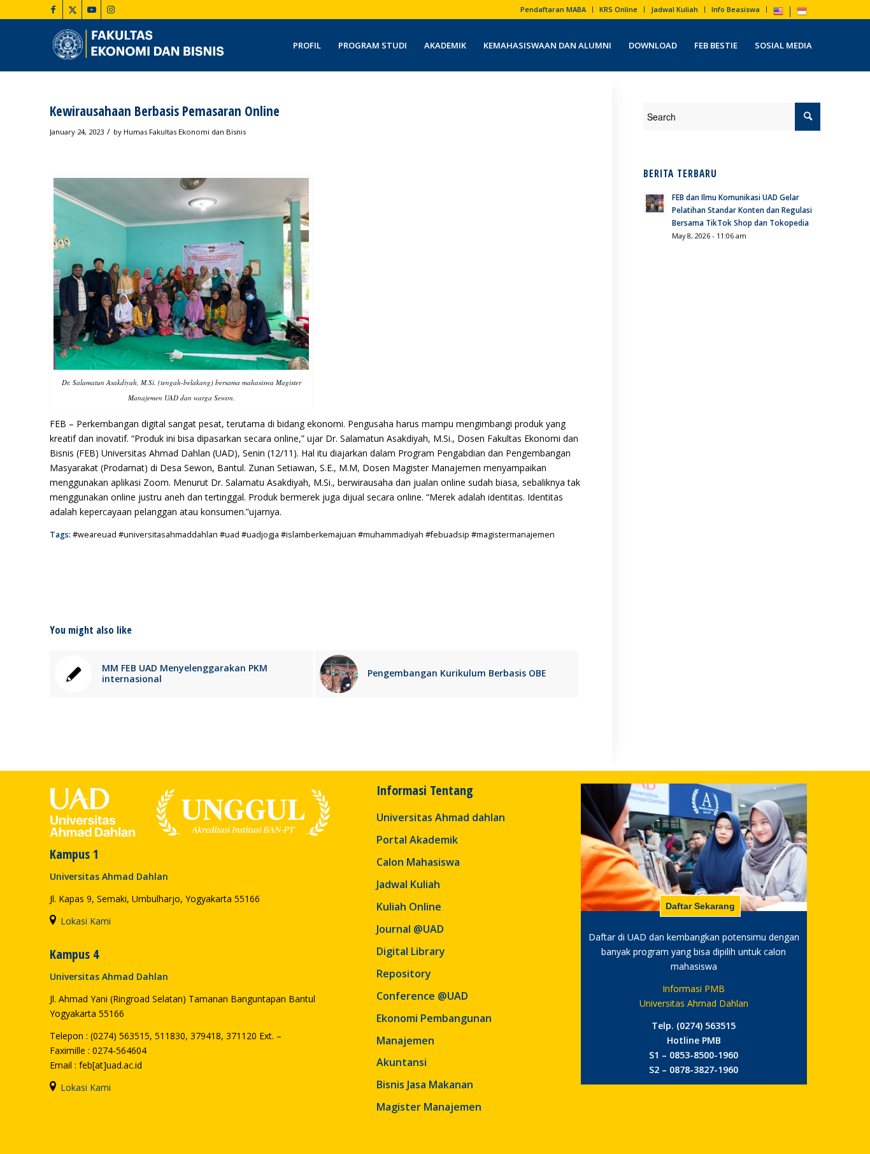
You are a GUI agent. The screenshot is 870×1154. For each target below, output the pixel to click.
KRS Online (618, 9)
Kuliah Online (408, 907)
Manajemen (405, 1040)
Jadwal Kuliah (674, 9)
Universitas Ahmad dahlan (440, 817)
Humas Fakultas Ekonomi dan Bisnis (185, 131)
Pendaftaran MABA (553, 9)
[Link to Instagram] (110, 9)
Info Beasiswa (735, 9)
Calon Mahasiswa (418, 862)
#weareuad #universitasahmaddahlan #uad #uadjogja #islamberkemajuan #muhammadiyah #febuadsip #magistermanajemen (314, 534)
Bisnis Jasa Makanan (424, 1084)
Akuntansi (401, 1062)
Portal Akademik (417, 840)
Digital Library (410, 951)
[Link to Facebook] (53, 9)
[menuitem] (553, 9)
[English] (778, 13)
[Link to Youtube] (91, 9)
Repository (403, 974)
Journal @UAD (410, 929)
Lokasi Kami (86, 921)
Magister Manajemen (428, 1107)
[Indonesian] (802, 13)
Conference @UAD (422, 996)
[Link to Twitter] (72, 9)
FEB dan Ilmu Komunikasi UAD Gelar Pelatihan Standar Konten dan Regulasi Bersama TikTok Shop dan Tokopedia (742, 210)
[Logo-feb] (140, 45)
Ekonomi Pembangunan (434, 1018)
